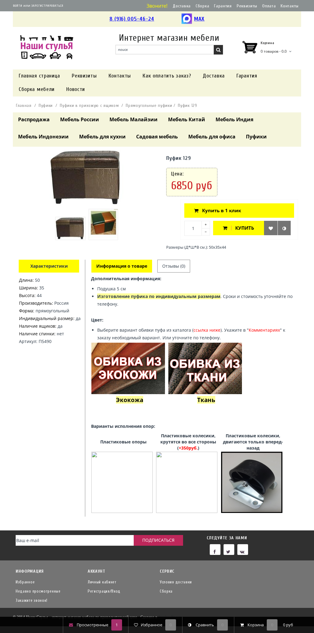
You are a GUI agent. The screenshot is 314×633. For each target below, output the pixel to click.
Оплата (269, 6)
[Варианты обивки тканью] (205, 368)
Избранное (25, 582)
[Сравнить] (284, 228)
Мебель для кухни (102, 136)
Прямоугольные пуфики (149, 105)
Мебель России (79, 119)
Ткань (206, 400)
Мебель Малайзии (133, 119)
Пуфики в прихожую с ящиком (89, 105)
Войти (17, 6)
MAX (199, 19)
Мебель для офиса (212, 136)
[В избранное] (271, 228)
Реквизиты (247, 6)
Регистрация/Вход (104, 591)
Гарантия (223, 6)
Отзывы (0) (173, 266)
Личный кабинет (102, 582)
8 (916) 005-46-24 (131, 19)
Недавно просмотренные (38, 591)
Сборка (202, 6)
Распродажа (34, 119)
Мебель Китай (186, 119)
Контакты (290, 6)
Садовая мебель (157, 136)
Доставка (182, 6)
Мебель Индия (234, 119)
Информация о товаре (121, 266)
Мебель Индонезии (43, 136)
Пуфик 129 (187, 105)
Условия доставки (176, 582)
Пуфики (46, 105)
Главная (24, 105)
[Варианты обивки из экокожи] (128, 368)
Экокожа (129, 400)
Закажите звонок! (32, 600)
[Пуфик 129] (70, 228)
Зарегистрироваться (47, 6)
